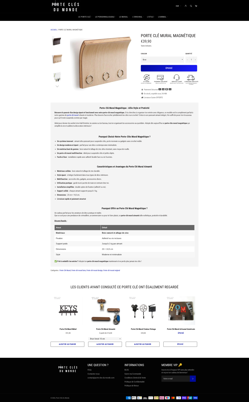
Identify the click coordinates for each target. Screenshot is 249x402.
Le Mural (123, 17)
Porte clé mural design (95, 270)
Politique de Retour (132, 385)
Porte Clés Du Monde (62, 398)
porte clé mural (72, 115)
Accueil (54, 30)
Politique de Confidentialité (134, 382)
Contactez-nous (94, 374)
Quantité (188, 54)
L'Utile (150, 17)
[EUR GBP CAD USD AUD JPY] (178, 6)
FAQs (90, 370)
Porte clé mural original (111, 270)
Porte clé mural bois (78, 270)
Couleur (144, 54)
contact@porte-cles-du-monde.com (101, 378)
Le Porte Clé (84, 17)
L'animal (162, 17)
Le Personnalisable (105, 17)
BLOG (127, 370)
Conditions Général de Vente (135, 378)
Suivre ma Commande (133, 374)
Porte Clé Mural (65, 270)
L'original (138, 17)
